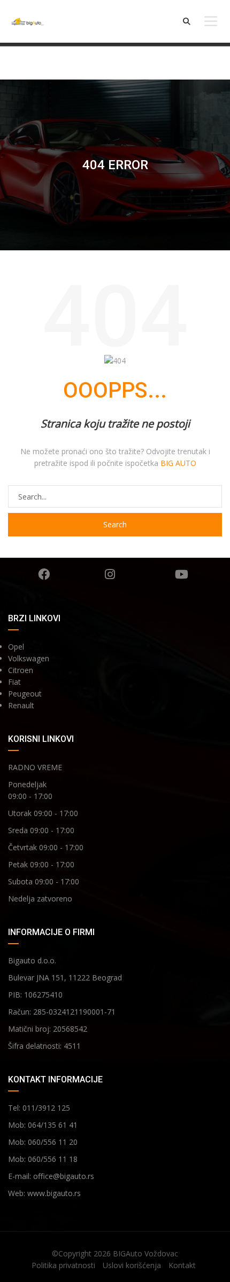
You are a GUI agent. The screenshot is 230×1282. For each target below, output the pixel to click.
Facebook (43, 574)
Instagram (110, 574)
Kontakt (182, 1265)
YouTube (181, 574)
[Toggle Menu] (210, 21)
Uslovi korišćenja (132, 1265)
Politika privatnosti (63, 1265)
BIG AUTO (178, 463)
